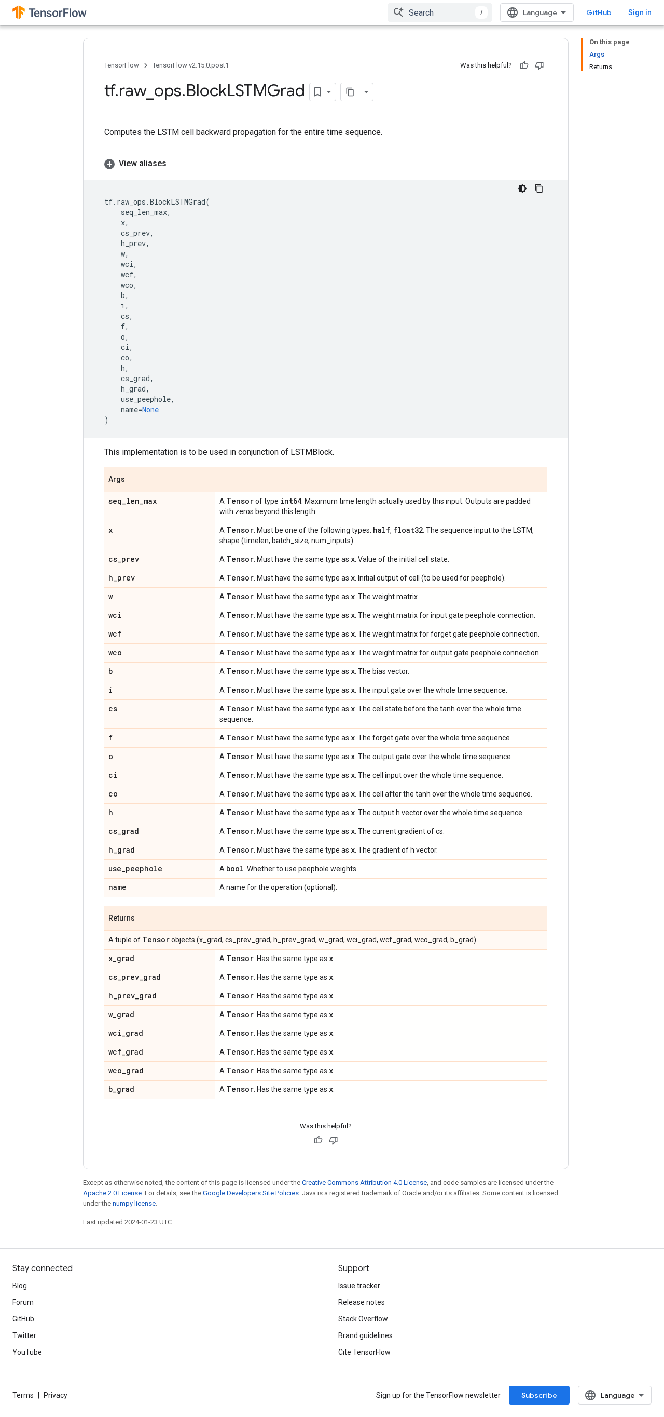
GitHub (599, 12)
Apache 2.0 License (112, 1193)
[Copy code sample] (539, 188)
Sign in (640, 12)
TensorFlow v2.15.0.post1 (191, 65)
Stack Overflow (363, 1319)
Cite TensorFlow (364, 1352)
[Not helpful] (539, 65)
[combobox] (440, 12)
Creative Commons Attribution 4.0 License (364, 1182)
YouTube (27, 1352)
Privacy (55, 1395)
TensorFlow (121, 65)
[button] (325, 163)
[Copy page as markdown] (350, 92)
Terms (23, 1395)
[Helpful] (524, 65)
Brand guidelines (365, 1335)
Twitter (24, 1335)
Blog (19, 1285)
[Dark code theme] (522, 188)
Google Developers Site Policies (251, 1193)
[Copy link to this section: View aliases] (177, 163)
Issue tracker (359, 1285)
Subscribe (539, 1395)
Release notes (361, 1302)
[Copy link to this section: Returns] (145, 919)
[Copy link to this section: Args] (135, 480)
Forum (23, 1302)
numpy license (134, 1203)
